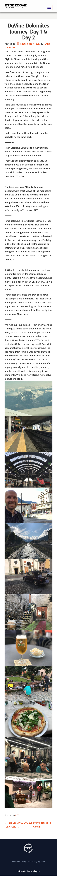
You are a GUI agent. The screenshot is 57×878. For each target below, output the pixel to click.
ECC (17, 815)
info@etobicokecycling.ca (29, 871)
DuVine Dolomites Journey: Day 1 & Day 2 (28, 31)
